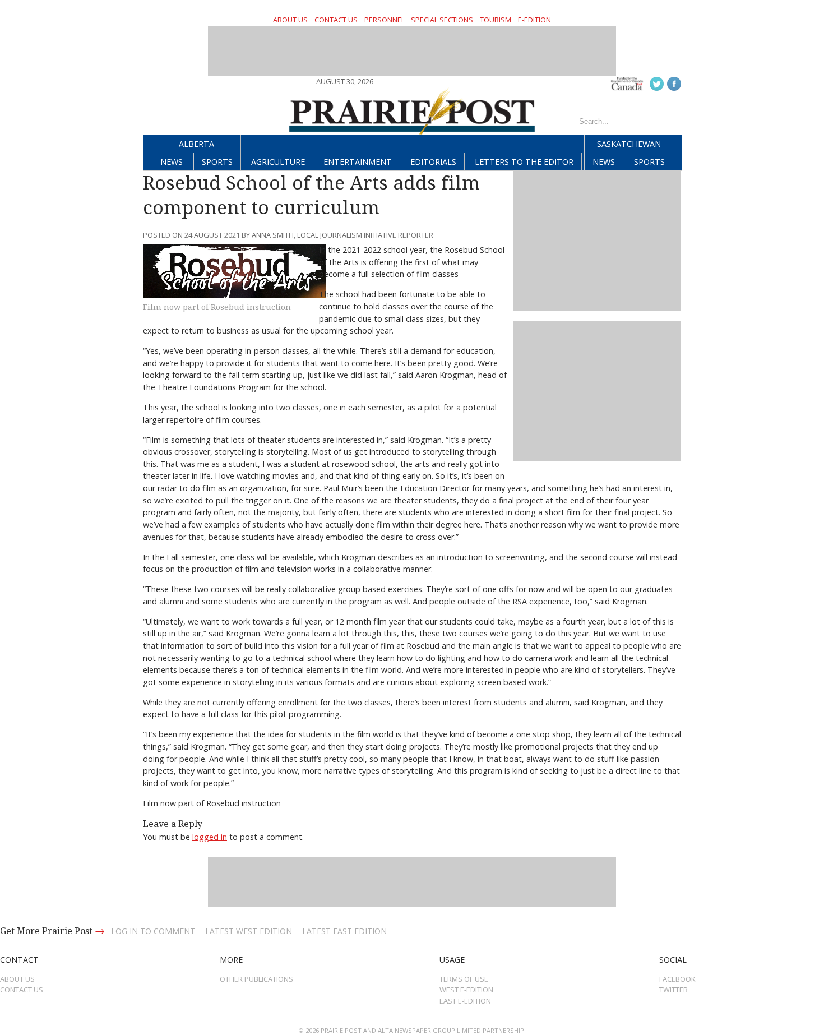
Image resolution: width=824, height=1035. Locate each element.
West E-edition (466, 990)
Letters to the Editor (524, 161)
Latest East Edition (344, 931)
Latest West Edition (248, 931)
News (171, 161)
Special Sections (442, 20)
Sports (217, 161)
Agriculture (278, 161)
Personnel (384, 20)
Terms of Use (463, 979)
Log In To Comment (153, 931)
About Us (290, 20)
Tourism (495, 20)
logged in (209, 836)
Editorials (433, 161)
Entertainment (357, 161)
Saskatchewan (629, 143)
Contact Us (336, 20)
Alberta (196, 143)
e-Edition (534, 20)
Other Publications (256, 979)
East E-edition (465, 1001)
